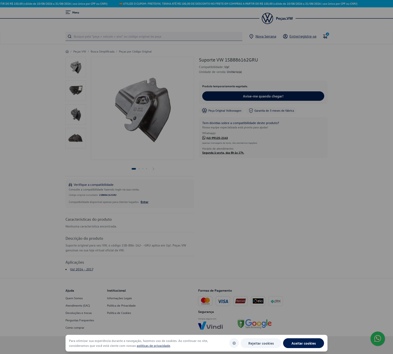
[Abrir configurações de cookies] (234, 343)
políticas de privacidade (153, 346)
